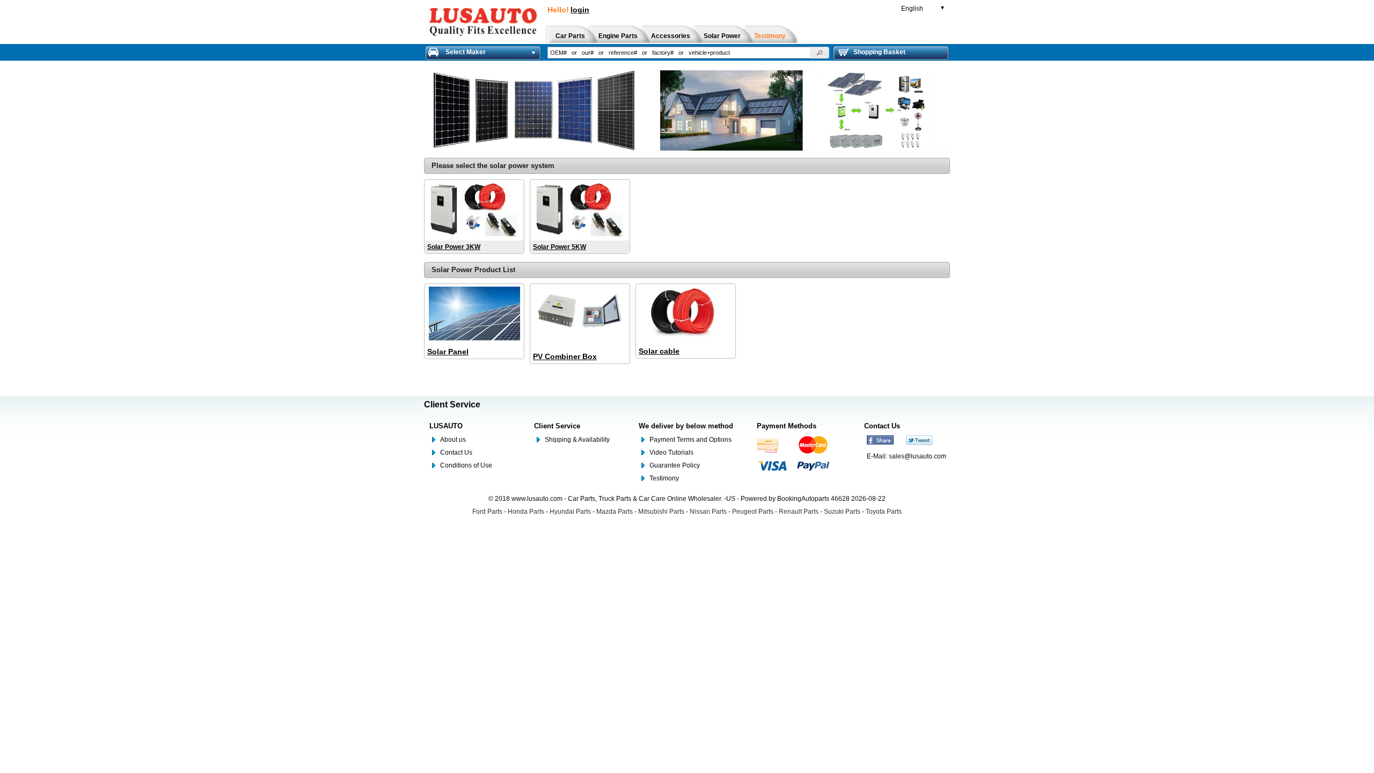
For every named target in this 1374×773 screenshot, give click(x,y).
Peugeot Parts (752, 511)
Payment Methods (786, 426)
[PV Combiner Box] (580, 317)
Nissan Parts (708, 511)
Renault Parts (798, 511)
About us (453, 439)
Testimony (664, 478)
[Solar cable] (685, 314)
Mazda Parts (614, 511)
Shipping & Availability (577, 439)
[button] (819, 53)
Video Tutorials (671, 452)
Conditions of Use (466, 465)
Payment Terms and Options (690, 439)
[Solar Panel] (474, 314)
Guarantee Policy (674, 465)
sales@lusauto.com (917, 456)
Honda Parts (526, 511)
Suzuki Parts (842, 511)
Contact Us (456, 452)
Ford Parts (487, 511)
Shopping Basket (879, 52)
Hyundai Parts (570, 511)
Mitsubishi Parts (661, 511)
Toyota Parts (884, 511)
